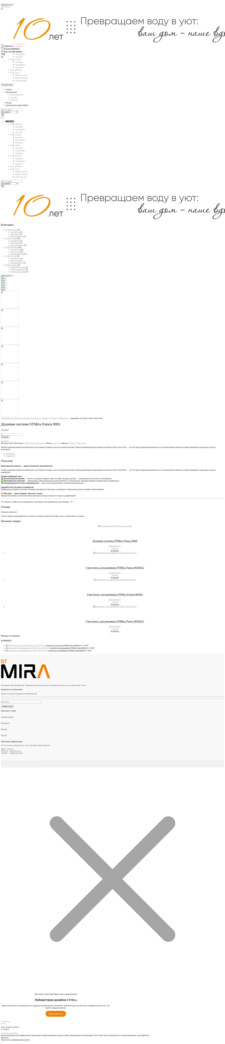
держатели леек (21, 80)
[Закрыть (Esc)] (9, 1021)
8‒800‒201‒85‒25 (16, 753)
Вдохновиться (56, 1014)
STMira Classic (15, 156)
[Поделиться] (7, 1021)
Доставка (13, 97)
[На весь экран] (4, 1021)
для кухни (19, 67)
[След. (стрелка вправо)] (4, 1023)
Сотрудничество (16, 95)
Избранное (5, 723)
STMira (71, 443)
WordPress (42, 765)
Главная (9, 89)
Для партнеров (11, 92)
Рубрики (10, 121)
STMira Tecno (15, 145)
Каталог (9, 103)
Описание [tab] (10, 454)
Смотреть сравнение (9, 1033)
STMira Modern (16, 124)
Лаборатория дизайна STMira (17, 105)
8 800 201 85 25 (7, 5)
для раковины (20, 65)
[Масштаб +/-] (2, 1021)
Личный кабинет (7, 717)
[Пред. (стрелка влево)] (2, 1023)
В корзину (5, 437)
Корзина (4, 729)
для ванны (19, 127)
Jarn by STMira (16, 70)
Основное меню (7, 85)
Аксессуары (15, 72)
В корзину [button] (115, 551)
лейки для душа (21, 75)
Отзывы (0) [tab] (10, 456)
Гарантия (13, 100)
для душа (57, 443)
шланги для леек (21, 78)
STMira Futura (15, 135)
